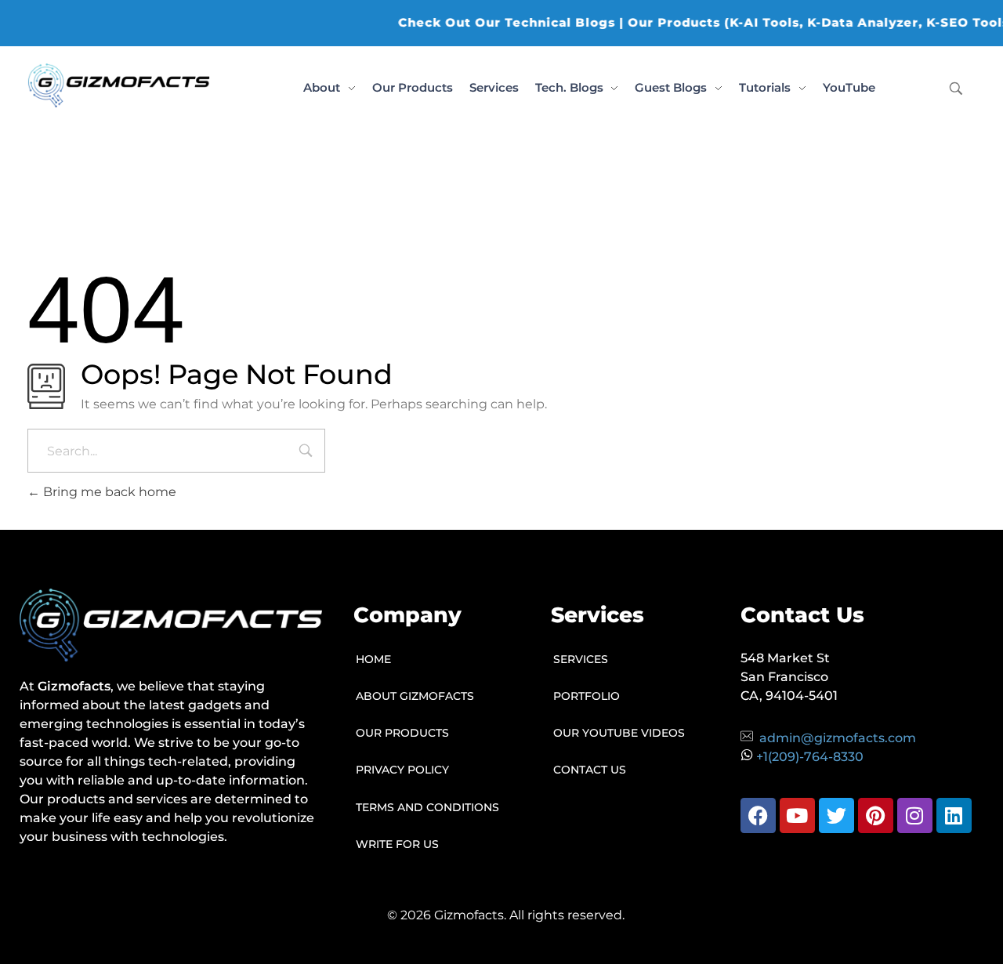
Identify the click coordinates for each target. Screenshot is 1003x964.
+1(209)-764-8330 (810, 756)
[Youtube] (797, 815)
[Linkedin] (954, 815)
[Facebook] (758, 815)
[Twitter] (836, 815)
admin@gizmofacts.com (837, 737)
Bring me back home (108, 491)
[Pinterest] (875, 815)
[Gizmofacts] (118, 85)
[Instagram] (914, 815)
